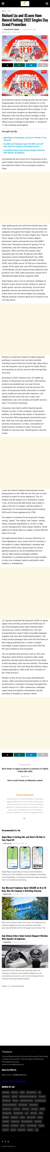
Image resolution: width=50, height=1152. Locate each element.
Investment (18, 1113)
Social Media (27, 1121)
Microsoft (31, 1117)
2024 (22, 1092)
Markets (14, 1117)
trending (21, 1130)
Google (34, 1109)
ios (26, 1113)
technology (31, 1126)
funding (16, 1109)
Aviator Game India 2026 (13, 1081)
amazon (6, 1096)
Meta (22, 1117)
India (42, 1109)
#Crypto (6, 1092)
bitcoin (42, 1096)
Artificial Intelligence (28, 1096)
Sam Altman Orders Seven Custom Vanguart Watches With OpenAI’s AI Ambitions (24, 151)
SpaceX (38, 1121)
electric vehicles (9, 1105)
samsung (15, 1121)
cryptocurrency (26, 1101)
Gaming (26, 1109)
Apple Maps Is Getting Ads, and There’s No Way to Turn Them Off (25, 138)
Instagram (7, 1113)
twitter (30, 1130)
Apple (14, 1096)
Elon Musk (23, 1105)
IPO (41, 1113)
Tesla (41, 1126)
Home (4, 11)
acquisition (31, 1092)
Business (6, 1101)
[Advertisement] (25, 198)
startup (5, 1126)
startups (15, 1126)
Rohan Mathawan (11, 29)
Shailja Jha (7, 843)
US (37, 1130)
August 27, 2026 (19, 843)
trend (13, 1130)
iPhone (33, 1113)
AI (39, 1092)
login (9, 986)
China (15, 1101)
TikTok (5, 1130)
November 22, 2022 (29, 29)
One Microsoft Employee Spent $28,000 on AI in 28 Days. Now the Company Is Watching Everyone (23, 145)
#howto (14, 1092)
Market (5, 1117)
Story (9, 11)
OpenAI (5, 1121)
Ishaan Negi (7, 942)
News (40, 1117)
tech (22, 1126)
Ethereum (33, 1105)
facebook (6, 1109)
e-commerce (40, 1101)
